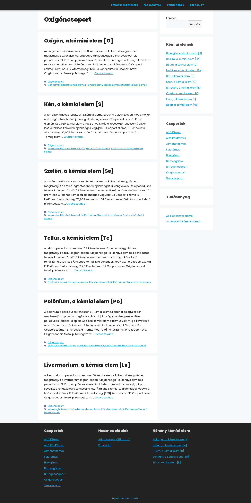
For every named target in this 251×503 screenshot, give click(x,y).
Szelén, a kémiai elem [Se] (79, 171)
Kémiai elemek (175, 5)
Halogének (173, 155)
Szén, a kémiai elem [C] (181, 82)
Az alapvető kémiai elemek (183, 221)
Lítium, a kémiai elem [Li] (182, 64)
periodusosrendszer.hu (126, 498)
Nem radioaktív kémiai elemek (103, 84)
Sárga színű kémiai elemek (95, 148)
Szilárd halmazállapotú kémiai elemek (101, 215)
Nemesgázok (174, 161)
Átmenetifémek (176, 144)
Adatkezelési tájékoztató (114, 439)
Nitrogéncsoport (177, 166)
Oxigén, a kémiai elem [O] (78, 40)
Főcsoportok (152, 5)
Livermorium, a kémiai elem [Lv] (87, 364)
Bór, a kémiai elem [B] (180, 76)
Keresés (171, 18)
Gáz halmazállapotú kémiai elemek (67, 84)
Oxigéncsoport (56, 81)
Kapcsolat (197, 5)
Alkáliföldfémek (176, 138)
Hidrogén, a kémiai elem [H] (184, 53)
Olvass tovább (103, 73)
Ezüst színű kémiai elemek (62, 282)
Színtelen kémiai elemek (133, 84)
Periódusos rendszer (124, 5)
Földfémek (173, 149)
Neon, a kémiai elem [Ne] (182, 105)
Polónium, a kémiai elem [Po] (83, 301)
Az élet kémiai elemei (179, 216)
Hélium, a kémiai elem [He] (183, 59)
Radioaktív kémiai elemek (90, 345)
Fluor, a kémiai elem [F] (181, 99)
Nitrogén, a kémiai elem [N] (183, 87)
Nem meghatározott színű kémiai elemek (70, 409)
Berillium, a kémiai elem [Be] (184, 70)
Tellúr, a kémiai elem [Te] (78, 237)
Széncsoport (174, 178)
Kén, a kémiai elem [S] (74, 104)
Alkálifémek (173, 132)
